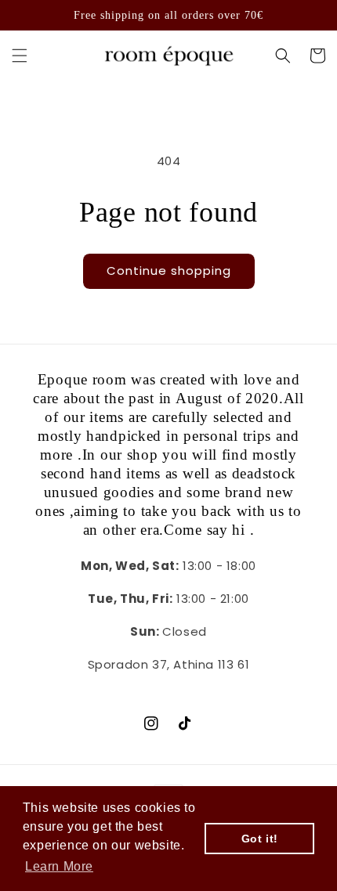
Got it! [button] (259, 838)
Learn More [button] (59, 866)
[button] (19, 55)
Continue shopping (169, 270)
